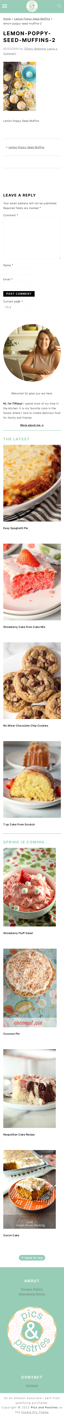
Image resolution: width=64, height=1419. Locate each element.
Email (8, 279)
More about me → (32, 425)
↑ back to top (32, 1257)
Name (8, 265)
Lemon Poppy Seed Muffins (32, 18)
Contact (32, 1385)
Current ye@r (13, 301)
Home (7, 18)
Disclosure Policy (32, 1293)
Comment (10, 215)
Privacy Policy (32, 1289)
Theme (44, 1412)
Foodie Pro (30, 1412)
